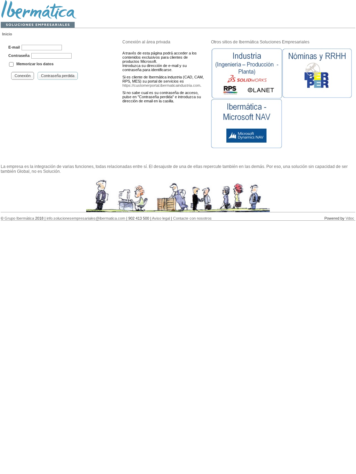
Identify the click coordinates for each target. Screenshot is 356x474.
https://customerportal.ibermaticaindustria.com (161, 85)
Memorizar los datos (35, 64)
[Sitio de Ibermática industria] (246, 97)
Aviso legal (161, 218)
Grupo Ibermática (19, 218)
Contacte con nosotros (192, 218)
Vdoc (350, 218)
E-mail (14, 47)
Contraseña (19, 55)
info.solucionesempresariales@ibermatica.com (86, 218)
